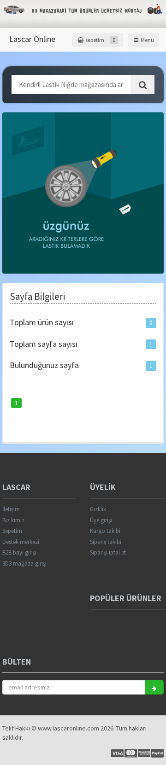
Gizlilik (98, 509)
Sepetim (12, 531)
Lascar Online (32, 39)
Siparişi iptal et (108, 552)
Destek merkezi (20, 542)
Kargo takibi (105, 531)
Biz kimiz (13, 520)
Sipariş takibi (105, 542)
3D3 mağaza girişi (24, 563)
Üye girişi (101, 520)
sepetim (99, 39)
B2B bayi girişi (19, 552)
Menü (147, 39)
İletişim (11, 509)
